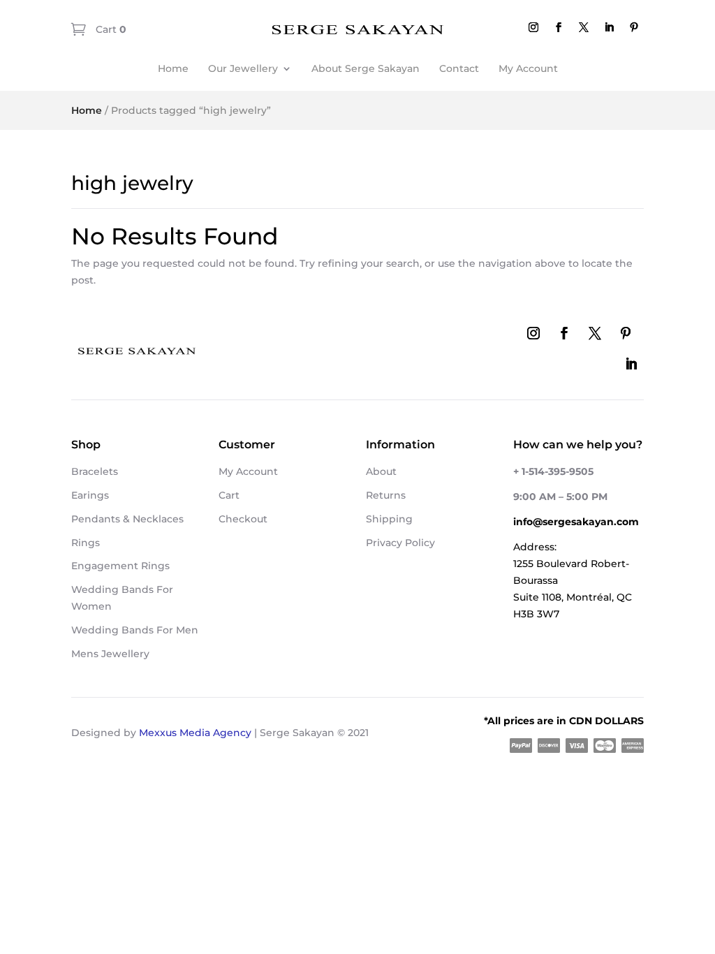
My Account (528, 68)
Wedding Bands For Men (134, 630)
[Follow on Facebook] (558, 27)
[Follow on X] (584, 27)
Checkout (243, 519)
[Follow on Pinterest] (634, 27)
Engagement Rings (120, 565)
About (381, 471)
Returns (386, 495)
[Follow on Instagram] (533, 27)
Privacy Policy (400, 542)
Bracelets (94, 471)
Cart (109, 29)
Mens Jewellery (110, 653)
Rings (85, 542)
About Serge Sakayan (365, 68)
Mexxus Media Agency (195, 732)
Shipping (389, 519)
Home (173, 68)
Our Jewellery (243, 68)
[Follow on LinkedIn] (609, 27)
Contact (459, 68)
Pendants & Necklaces (127, 519)
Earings (90, 495)
